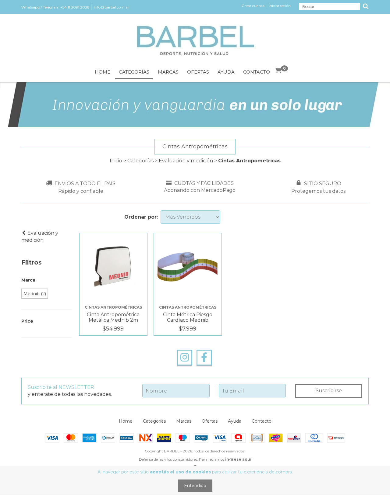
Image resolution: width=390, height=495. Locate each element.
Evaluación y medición (186, 161)
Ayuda (226, 72)
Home (102, 72)
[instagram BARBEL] (184, 357)
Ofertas (198, 72)
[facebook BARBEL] (204, 357)
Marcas (168, 72)
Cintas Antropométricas (113, 307)
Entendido (195, 485)
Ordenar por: (141, 217)
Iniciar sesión (280, 5)
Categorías (134, 72)
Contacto (256, 72)
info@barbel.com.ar (111, 7)
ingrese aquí (238, 459)
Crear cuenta (253, 5)
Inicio (116, 161)
